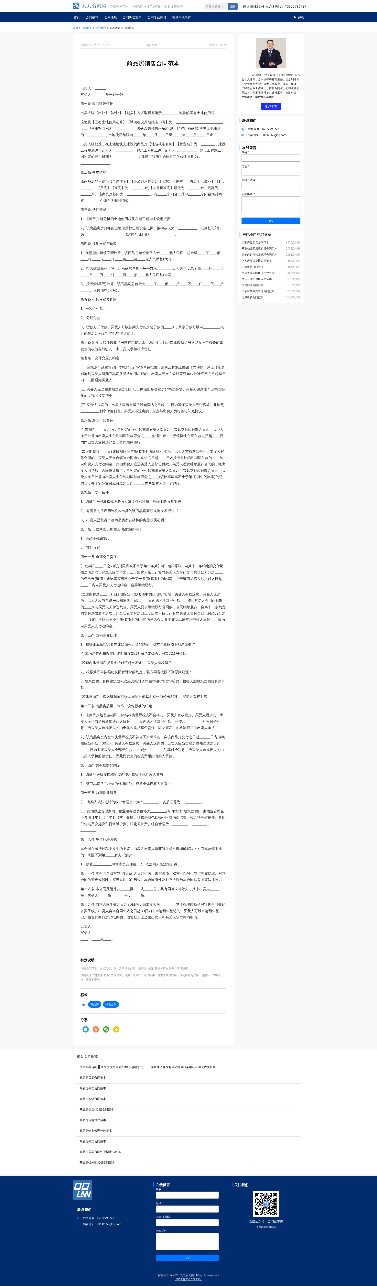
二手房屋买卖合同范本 (255, 242)
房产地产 (100, 28)
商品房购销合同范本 (93, 1099)
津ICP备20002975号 (188, 1279)
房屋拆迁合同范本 (253, 285)
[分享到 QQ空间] (116, 1029)
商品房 (95, 1004)
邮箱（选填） (250, 179)
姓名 (246, 152)
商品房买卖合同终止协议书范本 (100, 1152)
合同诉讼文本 (132, 17)
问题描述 (248, 194)
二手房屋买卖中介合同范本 (258, 291)
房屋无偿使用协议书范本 (257, 279)
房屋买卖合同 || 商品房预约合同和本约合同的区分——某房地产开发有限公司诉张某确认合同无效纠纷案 (148, 1067)
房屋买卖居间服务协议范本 (258, 272)
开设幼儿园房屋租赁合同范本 (259, 248)
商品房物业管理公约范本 (96, 1130)
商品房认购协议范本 (93, 1120)
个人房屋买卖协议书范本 (257, 260)
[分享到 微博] (96, 1029)
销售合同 (110, 1004)
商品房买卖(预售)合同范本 (97, 1109)
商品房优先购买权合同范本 (97, 1162)
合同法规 (110, 17)
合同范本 (92, 17)
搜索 (233, 6)
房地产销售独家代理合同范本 (259, 254)
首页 (77, 17)
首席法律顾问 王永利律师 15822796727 (274, 6)
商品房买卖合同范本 (93, 1077)
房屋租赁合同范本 (253, 266)
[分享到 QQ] (85, 1029)
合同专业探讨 (156, 17)
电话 (246, 166)
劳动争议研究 (181, 17)
